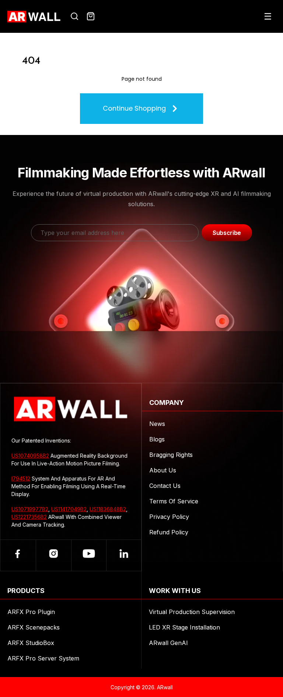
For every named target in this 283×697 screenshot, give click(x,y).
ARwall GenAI (168, 642)
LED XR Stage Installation (184, 627)
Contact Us (165, 485)
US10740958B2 (30, 455)
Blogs (157, 439)
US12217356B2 (29, 517)
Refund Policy (168, 532)
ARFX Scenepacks (33, 627)
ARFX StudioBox (30, 642)
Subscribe (227, 232)
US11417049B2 (69, 509)
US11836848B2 (108, 509)
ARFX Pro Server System (43, 658)
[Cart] (91, 16)
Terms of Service (173, 501)
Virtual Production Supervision (192, 611)
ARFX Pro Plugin (31, 611)
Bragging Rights (171, 454)
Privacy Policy (169, 516)
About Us (162, 470)
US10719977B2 (29, 509)
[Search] (74, 16)
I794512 (20, 478)
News (157, 423)
